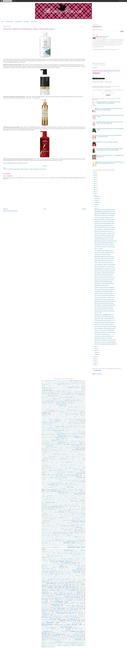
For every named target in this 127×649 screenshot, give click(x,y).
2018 (95, 187)
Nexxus (60, 508)
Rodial (69, 535)
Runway (77, 537)
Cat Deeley (78, 404)
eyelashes (80, 600)
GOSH (57, 437)
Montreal (82, 499)
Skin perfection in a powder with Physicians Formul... (105, 283)
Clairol (45, 411)
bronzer (50, 587)
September (97, 202)
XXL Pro (79, 578)
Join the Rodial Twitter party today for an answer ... (104, 308)
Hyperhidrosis (64, 451)
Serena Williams (45, 544)
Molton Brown (70, 499)
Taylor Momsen (59, 560)
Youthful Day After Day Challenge (57, 579)
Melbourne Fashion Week (69, 495)
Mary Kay (61, 492)
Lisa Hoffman (78, 483)
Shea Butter (70, 545)
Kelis (50, 469)
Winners (68, 578)
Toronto (61, 567)
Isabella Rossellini (79, 452)
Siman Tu (65, 549)
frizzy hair (56, 606)
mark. (83, 620)
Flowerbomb (53, 436)
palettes (64, 627)
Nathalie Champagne (52, 505)
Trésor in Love (69, 568)
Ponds (64, 523)
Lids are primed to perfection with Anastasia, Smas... (105, 258)
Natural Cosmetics (64, 505)
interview (81, 614)
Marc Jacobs (45, 491)
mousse (61, 624)
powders (46, 631)
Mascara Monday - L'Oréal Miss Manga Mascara (104, 273)
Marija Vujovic (74, 491)
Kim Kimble (68, 470)
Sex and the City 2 (62, 544)
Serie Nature (54, 544)
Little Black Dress (63, 484)
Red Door (48, 531)
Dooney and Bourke (62, 422)
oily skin (64, 625)
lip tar (82, 617)
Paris (68, 517)
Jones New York (80, 461)
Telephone (45, 561)
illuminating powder (48, 614)
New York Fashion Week (48, 508)
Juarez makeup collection (53, 462)
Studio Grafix (66, 556)
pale (57, 627)
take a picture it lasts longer (76, 641)
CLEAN (43, 401)
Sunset (72, 557)
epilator (50, 597)
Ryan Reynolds (46, 538)
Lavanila (49, 480)
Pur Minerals (64, 526)
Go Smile (45, 441)
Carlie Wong (51, 404)
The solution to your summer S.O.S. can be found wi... (105, 246)
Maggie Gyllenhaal (72, 488)
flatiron (72, 603)
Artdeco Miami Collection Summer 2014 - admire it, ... (105, 256)
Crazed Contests (18, 21)
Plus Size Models (57, 523)
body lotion (54, 586)
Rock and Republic (79, 534)
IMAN (71, 451)
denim (43, 596)
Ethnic (67, 430)
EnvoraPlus (69, 429)
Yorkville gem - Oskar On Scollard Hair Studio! (103, 281)
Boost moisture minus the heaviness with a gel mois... (105, 277)
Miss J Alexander (58, 498)
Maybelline (78, 494)
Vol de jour (63, 575)
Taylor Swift (67, 560)
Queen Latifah (63, 527)
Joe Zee (79, 459)
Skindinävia (51, 550)
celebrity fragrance (71, 589)
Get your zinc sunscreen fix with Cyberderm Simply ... (105, 235)
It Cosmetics (54, 454)
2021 (95, 181)
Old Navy (81, 512)
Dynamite (69, 423)
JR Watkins (64, 454)
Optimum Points (75, 513)
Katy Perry (68, 468)
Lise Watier (51, 484)
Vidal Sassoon (42, 169)
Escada (44, 430)
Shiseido (54, 547)
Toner (61, 565)
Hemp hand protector (52, 448)
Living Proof (73, 484)
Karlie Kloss (55, 466)
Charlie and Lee (52, 407)
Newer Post (5, 208)
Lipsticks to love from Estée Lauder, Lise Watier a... (104, 324)
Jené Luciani (55, 458)
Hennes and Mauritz (68, 448)
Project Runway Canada (77, 524)
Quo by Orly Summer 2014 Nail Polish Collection (104, 303)
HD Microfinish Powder (48, 444)
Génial (75, 443)
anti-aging (68, 582)
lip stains (75, 617)
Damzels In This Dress (47, 418)
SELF (63, 538)
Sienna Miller (58, 549)
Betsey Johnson (65, 394)
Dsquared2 (62, 423)
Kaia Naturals (63, 465)
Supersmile (78, 557)
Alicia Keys (53, 384)
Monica (76, 499)
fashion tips (53, 603)
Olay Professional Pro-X (70, 512)
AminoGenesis (66, 386)
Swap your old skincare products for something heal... (105, 287)
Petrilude (58, 520)
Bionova (43, 396)
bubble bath (79, 587)
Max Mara (70, 494)
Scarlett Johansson (59, 541)
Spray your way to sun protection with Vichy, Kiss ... (105, 279)
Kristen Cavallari (48, 473)
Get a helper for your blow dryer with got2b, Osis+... (104, 336)
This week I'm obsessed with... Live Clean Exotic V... (105, 266)
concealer (45, 593)
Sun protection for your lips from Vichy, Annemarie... (105, 244)
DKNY (75, 416)
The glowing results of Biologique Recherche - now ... (105, 314)
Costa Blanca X (59, 414)
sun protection (54, 639)
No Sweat (64, 509)
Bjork (61, 396)
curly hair (70, 594)
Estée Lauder (57, 430)
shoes (83, 634)
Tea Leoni (83, 560)
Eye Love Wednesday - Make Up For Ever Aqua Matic (105, 264)
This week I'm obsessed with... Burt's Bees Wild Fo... (105, 330)
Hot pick (51, 451)
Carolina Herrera (61, 404)
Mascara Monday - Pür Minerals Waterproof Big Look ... (105, 305)
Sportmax (48, 553)
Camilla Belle (80, 401)
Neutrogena (55, 506)
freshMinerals (47, 606)
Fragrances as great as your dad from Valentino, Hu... (105, 293)
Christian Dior (50, 409)
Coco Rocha (54, 412)
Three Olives (80, 564)
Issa (48, 454)
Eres (83, 429)
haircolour (81, 610)
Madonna (63, 488)
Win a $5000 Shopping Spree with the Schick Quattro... (105, 211)
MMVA (78, 487)
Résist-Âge (54, 538)
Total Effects (71, 567)
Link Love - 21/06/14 (98, 248)
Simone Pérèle (72, 549)
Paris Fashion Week (77, 517)
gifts (73, 606)
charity (53, 590)
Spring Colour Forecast (75, 553)
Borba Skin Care (80, 397)
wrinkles (44, 646)
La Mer (45, 477)
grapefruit (45, 607)
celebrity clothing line (55, 589)
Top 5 (48, 567)
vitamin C (73, 644)
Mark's (82, 491)
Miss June (65, 498)
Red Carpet (78, 530)
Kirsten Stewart (52, 472)
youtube (51, 646)
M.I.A (65, 487)
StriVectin (57, 556)
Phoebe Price (81, 520)
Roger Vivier (77, 535)
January (96, 354)
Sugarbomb (81, 556)
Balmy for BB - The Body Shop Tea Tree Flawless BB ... (105, 213)
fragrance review (80, 605)
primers (73, 631)
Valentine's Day (55, 571)
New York (81, 506)
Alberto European (47, 383)
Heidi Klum (68, 447)
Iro (63, 452)
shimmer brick (76, 634)
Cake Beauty (51, 401)
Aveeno (83, 388)
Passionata (52, 519)
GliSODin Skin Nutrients (75, 440)
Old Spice (44, 513)
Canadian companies (61, 403)
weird (59, 645)
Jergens (62, 458)
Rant (81, 528)
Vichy (75, 572)
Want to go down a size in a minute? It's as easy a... (105, 316)
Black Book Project (69, 396)
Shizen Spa (62, 547)
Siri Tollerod (80, 549)
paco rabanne (50, 627)
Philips (65, 520)
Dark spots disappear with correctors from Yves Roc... (105, 268)
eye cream (54, 598)
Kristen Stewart (59, 473)
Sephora (67, 543)
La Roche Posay (53, 477)
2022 (95, 179)
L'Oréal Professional (57, 474)
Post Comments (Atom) (13, 210)
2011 (95, 360)
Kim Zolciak (75, 470)
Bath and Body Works (48, 393)
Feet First (68, 434)
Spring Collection (62, 553)
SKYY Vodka (68, 538)
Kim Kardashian (59, 470)
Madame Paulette (56, 488)
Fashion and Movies (72, 433)
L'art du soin (49, 476)
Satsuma (49, 541)
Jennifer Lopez (47, 458)
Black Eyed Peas (80, 396)
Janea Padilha (50, 455)
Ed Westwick (56, 425)
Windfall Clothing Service (58, 578)
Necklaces (74, 505)
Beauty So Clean (61, 393)
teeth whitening (58, 642)
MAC (68, 487)
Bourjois (55, 398)
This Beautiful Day (97, 370)
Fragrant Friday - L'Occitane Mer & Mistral (103, 254)
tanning (44, 642)
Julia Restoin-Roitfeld (78, 462)
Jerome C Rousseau (71, 458)
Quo (77, 527)
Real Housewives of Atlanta (55, 530)
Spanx (43, 553)
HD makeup (58, 444)
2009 (95, 364)
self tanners (79, 633)
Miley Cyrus (49, 498)
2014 (95, 195)
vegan (66, 644)
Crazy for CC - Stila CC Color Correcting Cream (104, 275)
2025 (95, 173)
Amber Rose (72, 384)
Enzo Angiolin (77, 429)
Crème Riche (67, 415)
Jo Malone (53, 459)
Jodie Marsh (72, 459)
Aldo (55, 383)
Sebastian (82, 541)
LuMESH (44, 487)
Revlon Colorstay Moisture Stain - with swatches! (104, 260)
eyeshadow (58, 602)
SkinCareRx (44, 550)
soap (71, 637)
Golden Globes (53, 441)
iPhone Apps (80, 613)
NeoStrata (45, 506)
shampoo (59, 634)
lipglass (44, 619)
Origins (46, 515)
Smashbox (67, 550)
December (97, 196)
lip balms (45, 617)
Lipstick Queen (68, 483)
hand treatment (78, 612)
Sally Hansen (55, 539)
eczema (83, 596)
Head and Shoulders (51, 447)
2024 (95, 175)
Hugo (57, 451)
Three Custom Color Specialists (66, 564)
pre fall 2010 (56, 631)
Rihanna (64, 532)
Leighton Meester (72, 480)
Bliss (60, 397)
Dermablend (71, 419)
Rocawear (70, 534)
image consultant (61, 614)
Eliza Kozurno (49, 426)
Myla (71, 502)
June (96, 208)
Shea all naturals (80, 545)
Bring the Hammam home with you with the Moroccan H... (106, 301)
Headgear (61, 447)
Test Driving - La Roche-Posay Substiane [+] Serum (104, 223)
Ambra (77, 384)
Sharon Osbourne (46, 545)
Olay (59, 512)
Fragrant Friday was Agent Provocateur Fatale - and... (105, 332)
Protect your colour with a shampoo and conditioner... (105, 289)
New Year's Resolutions (69, 506)
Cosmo (52, 414)
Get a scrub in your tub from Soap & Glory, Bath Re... (105, 295)
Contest (44, 414)
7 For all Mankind (61, 380)
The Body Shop (64, 561)
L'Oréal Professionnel (72, 474)
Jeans (67, 456)
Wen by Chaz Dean (64, 60)
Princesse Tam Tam (51, 524)
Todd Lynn (55, 565)
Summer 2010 (45, 557)
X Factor (74, 578)
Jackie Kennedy (72, 454)
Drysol (56, 423)
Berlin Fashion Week (53, 394)
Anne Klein (81, 387)
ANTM (83, 380)
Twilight (52, 569)
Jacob (79, 454)
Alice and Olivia (75, 383)
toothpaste (52, 644)
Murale (49, 502)
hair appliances (60, 607)
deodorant (50, 596)
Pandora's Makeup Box (50, 517)
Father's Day (60, 434)
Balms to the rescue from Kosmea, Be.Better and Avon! (105, 342)
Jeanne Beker (52, 456)
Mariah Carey (65, 491)
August (96, 204)
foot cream (79, 603)
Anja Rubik (62, 387)
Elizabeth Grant (72, 426)
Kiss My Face (61, 472)
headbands (52, 613)
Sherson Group (46, 547)
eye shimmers (56, 600)
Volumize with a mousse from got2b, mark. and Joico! (105, 270)
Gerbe (83, 437)
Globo (83, 440)
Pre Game (77, 523)
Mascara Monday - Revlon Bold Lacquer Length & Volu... (105, 340)
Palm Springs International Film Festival (69, 516)
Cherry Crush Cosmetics (59, 408)
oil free (57, 625)
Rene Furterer (79, 531)
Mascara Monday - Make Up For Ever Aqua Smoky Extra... (106, 240)
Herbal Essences (24, 169)
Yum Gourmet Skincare (75, 579)
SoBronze (76, 550)
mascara (50, 622)
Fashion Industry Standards (48, 433)
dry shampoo (67, 596)
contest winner (58, 593)
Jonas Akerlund (59, 461)
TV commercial (70, 558)
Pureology (73, 526)
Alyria (65, 384)
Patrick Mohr (60, 519)
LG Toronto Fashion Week (60, 476)
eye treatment (68, 600)
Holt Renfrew (77, 450)
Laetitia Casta (72, 477)
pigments (68, 628)
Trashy (55, 568)
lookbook (82, 619)
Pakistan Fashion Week (52, 516)
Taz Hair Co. (76, 560)
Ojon (55, 512)
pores (67, 630)
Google (67, 441)
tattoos (50, 642)
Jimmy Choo (45, 459)
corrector (79, 593)
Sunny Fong (61, 557)
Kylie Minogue (69, 473)
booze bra (81, 586)
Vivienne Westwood (48, 575)
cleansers (72, 590)
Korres (83, 472)
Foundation (62, 436)
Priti (58, 524)
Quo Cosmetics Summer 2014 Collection (102, 334)
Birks (56, 396)
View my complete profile (98, 46)
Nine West (51, 509)
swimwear (58, 641)
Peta (54, 520)
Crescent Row (59, 415)
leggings (81, 616)
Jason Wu (73, 455)
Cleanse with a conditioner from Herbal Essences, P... (105, 252)
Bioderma (80, 394)
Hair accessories (78, 444)
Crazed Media (26, 21)
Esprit (49, 430)
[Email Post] (4, 167)
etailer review (58, 597)
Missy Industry (81, 498)
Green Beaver (45, 443)
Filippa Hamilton (81, 434)
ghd (68, 606)
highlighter (61, 613)
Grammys (81, 441)
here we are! (94, 67)
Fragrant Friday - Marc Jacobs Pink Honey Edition (104, 221)
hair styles (72, 610)
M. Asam (60, 487)
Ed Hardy (49, 425)
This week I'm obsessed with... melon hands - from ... (105, 297)
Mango (71, 490)
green (51, 607)
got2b (81, 606)
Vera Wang (61, 572)
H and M (81, 443)
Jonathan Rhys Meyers (69, 461)
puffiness (53, 633)
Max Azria (62, 494)
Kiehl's (51, 470)
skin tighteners (56, 637)
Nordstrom (71, 509)
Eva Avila (72, 430)
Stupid (74, 556)
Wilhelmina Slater (46, 578)
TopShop (54, 567)
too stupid (44, 644)
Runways (83, 537)
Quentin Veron (71, 527)
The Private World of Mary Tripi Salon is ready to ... (104, 250)
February (96, 352)
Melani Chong (58, 495)
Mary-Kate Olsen (72, 492)
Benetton (44, 394)
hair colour (45, 609)
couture (51, 594)
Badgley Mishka (76, 390)
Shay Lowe (63, 545)
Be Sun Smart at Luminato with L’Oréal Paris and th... (105, 322)
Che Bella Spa (49, 408)
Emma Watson (50, 429)
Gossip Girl (74, 441)
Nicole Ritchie (76, 508)
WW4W (76, 575)
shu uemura (67, 635)
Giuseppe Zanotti (46, 440)
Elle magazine (64, 427)
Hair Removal (67, 444)
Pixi (45, 523)
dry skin (76, 596)
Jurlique (44, 465)
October (96, 200)
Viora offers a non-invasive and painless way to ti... (104, 217)
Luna (56, 487)
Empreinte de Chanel (60, 429)
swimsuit (51, 641)
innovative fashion (71, 614)
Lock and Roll (82, 484)
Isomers (43, 454)
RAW (83, 527)
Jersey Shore (81, 458)
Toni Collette (69, 565)
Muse (57, 502)
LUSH (76, 476)
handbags (44, 613)
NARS (43, 503)
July (96, 206)
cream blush (59, 594)
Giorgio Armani (60, 438)
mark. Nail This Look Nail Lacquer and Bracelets (104, 307)
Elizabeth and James (52, 427)
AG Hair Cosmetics (73, 380)
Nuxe (60, 510)
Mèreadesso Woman (79, 502)
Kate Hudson (78, 466)
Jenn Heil (73, 456)
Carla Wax (44, 404)
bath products (51, 583)
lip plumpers (56, 617)
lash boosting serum (56, 616)
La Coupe (83, 476)
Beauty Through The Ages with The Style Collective (104, 219)
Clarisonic (61, 411)
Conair (81, 412)
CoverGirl (76, 414)
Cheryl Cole (70, 408)
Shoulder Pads (49, 549)
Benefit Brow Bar (79, 393)
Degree (57, 419)
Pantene (36, 169)
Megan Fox (50, 495)
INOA (75, 451)
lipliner (63, 619)
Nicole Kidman (68, 508)
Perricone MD (46, 520)
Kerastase (77, 469)
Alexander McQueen (63, 383)
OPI (66, 510)
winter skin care (69, 645)
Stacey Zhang (60, 554)
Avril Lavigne (56, 390)
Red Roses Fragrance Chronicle (59, 531)
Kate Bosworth (70, 466)
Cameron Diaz (71, 401)
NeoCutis (82, 505)
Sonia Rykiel (73, 551)
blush (66, 585)
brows (59, 587)
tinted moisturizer (71, 642)
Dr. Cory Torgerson (79, 422)
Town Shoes (80, 567)
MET (74, 487)
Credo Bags (51, 415)
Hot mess (44, 451)
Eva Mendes (78, 430)
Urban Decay (45, 571)
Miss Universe (73, 498)
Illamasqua (45, 452)
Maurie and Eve (54, 494)
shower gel (56, 635)
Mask (80, 492)
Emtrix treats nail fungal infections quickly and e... (104, 225)
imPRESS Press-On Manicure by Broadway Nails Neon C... (106, 343)
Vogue (56, 575)
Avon (46, 390)
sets (52, 634)
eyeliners (45, 602)
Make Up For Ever (48, 490)
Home (2, 21)
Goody (61, 441)
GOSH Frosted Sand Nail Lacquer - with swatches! (104, 238)
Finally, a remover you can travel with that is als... (104, 262)
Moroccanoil (74, 501)
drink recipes (58, 596)
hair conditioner (59, 609)
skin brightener (78, 635)
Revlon (56, 532)
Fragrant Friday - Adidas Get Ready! (101, 285)
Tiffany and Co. (46, 565)
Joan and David (62, 459)
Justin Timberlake (53, 465)
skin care (45, 637)
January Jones (66, 455)
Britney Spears (50, 400)
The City (74, 561)
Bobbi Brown (68, 397)
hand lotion (67, 612)
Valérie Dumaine (66, 571)
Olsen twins (58, 513)
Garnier (77, 437)
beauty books (65, 583)
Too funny (77, 565)
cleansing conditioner (13, 169)
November (97, 198)
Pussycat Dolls (45, 527)
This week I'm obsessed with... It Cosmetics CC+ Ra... (105, 233)
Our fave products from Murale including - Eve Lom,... (105, 320)
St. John (53, 554)
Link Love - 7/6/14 (98, 312)
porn (72, 630)
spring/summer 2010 (51, 638)
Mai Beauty (81, 488)
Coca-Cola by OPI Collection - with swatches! (103, 338)
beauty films (75, 583)
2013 (95, 356)
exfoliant (76, 597)
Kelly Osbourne (58, 469)
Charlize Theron (62, 407)
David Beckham (67, 418)
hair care (80, 607)
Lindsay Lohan (75, 481)
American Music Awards (54, 386)
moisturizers (47, 624)
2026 (95, 171)
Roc (64, 534)
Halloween (49, 445)
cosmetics (44, 594)
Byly (83, 400)
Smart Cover (59, 550)
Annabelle (71, 387)
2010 (95, 362)
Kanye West (72, 465)
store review (62, 638)
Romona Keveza (50, 537)
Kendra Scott (68, 469)
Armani (44, 388)
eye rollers (79, 598)
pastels (75, 627)
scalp (64, 633)
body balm (75, 585)
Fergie (74, 434)
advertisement (53, 582)
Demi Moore (63, 419)
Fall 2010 (80, 432)
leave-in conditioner (70, 616)
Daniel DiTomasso (58, 418)
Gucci (53, 443)
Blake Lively (45, 397)
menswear (64, 622)
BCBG (69, 390)
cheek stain (63, 590)
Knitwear (77, 472)
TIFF (62, 558)
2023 (95, 177)
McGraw (43, 495)
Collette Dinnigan (73, 412)
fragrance (55, 605)
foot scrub (45, 605)
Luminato (50, 487)
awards (77, 582)
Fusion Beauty (49, 437)
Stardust (67, 554)
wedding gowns (52, 645)
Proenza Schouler (65, 524)
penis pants (81, 627)
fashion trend (63, 603)
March (96, 350)
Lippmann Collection (56, 483)
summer (44, 639)
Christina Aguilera (72, 409)
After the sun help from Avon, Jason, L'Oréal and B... (105, 215)
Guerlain (60, 443)
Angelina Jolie (55, 387)
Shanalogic (71, 544)
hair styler (64, 610)
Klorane (70, 472)
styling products (78, 638)
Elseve (43, 429)
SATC (59, 538)
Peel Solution (76, 519)
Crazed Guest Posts (9, 21)
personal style (55, 628)
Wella (55, 576)
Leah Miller (62, 480)
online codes (72, 625)
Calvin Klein (61, 401)
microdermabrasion (77, 622)
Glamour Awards (64, 440)
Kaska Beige (62, 466)
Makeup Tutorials (62, 490)
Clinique (44, 412)
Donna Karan (52, 422)
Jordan (43, 462)
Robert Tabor (46, 534)
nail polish (72, 624)
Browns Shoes (59, 400)
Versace (69, 572)
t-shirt (64, 641)
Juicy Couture (66, 462)
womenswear (80, 645)
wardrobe (81, 644)
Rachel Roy (64, 528)
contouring (69, 593)
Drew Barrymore (48, 423)
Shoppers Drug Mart (76, 547)
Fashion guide (51, 434)
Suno (67, 557)
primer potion (64, 631)
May (96, 346)
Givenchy (54, 440)
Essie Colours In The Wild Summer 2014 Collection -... (105, 272)
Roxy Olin (70, 537)
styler (69, 638)
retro (60, 633)
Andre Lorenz (75, 386)
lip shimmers (66, 617)
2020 (95, 183)
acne (79, 580)
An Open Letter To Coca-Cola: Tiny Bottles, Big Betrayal (106, 142)
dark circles (79, 594)
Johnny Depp (51, 461)
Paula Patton (68, 519)
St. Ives (47, 554)
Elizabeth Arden (60, 426)
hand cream (55, 612)
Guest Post (69, 443)
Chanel (60, 405)
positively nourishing (80, 630)
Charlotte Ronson (73, 407)
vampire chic (60, 644)
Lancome (80, 477)
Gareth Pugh (69, 437)
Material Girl (45, 494)
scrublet (71, 633)
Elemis (70, 425)
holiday (71, 613)
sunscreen (78, 639)
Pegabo (83, 519)
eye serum (45, 600)
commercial (79, 592)
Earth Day (77, 423)
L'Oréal (31, 169)
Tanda (78, 558)
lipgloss (53, 619)
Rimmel (71, 532)
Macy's (48, 488)
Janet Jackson (58, 455)
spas (77, 637)
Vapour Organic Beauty (78, 571)
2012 (95, 358)
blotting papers (56, 585)
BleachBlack (54, 397)
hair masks (74, 609)
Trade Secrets (46, 568)
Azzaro (64, 390)
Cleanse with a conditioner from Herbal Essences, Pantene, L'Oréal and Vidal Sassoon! (28, 29)
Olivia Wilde (51, 513)
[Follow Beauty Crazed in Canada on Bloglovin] (96, 73)
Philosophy (72, 520)
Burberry (67, 400)
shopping (46, 635)
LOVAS (71, 476)
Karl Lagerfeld (46, 466)
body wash (65, 586)
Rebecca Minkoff (68, 530)
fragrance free (69, 605)
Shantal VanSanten (79, 544)
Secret (46, 543)
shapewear (68, 634)
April (96, 348)
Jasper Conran (80, 455)
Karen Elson (81, 465)
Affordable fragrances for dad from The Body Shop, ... (105, 310)
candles (44, 589)
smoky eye (65, 637)
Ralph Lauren (74, 528)
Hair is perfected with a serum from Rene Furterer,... (104, 237)
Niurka (58, 509)
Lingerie (83, 481)
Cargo (71, 403)
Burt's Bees (76, 400)
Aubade (50, 388)
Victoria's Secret (53, 574)
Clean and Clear (71, 411)
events (67, 597)
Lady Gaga (63, 477)
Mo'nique (54, 499)
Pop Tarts (70, 523)
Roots (57, 537)
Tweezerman (79, 568)
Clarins (52, 411)
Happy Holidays (75, 445)
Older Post (84, 208)
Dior (56, 421)
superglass (44, 641)
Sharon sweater (55, 545)
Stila (49, 556)
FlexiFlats (45, 436)
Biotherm (49, 396)
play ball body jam (46, 630)
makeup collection (68, 621)
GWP (63, 437)
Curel (82, 415)
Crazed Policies (34, 21)
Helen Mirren (76, 447)
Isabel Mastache (69, 452)
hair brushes (71, 607)
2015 (95, 193)
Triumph (61, 568)
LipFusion (46, 483)
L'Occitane (78, 473)
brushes (68, 587)
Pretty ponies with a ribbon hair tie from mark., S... (104, 231)
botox (43, 587)
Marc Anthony (79, 490)
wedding (44, 645)
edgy (45, 597)
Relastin (71, 531)
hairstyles (44, 612)
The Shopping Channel (69, 563)
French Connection (75, 436)
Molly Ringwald (61, 499)
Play (50, 523)
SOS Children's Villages (78, 538)
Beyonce (73, 394)
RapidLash (44, 530)
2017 (95, 189)
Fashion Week (60, 433)
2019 (95, 185)
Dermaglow (80, 419)
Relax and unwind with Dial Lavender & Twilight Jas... (105, 242)
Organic (83, 513)
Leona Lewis (82, 480)
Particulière (45, 519)
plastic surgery (78, 628)
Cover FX (68, 414)
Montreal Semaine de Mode (62, 501)
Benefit (69, 393)
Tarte (50, 560)
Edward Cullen (64, 425)
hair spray (55, 610)
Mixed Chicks (46, 499)
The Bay (52, 561)
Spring (54, 553)
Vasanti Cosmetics (49, 572)
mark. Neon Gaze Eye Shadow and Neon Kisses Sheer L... (106, 326)
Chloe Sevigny (77, 408)
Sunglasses (54, 557)
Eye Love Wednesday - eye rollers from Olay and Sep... (105, 328)
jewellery (45, 616)
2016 (95, 191)
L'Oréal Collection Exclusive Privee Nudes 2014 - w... (105, 291)
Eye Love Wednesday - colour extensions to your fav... (105, 229)
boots (74, 586)
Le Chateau (55, 480)
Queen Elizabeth (54, 527)
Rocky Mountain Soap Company (50, 535)
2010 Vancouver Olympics (48, 380)
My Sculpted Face (64, 502)
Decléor (51, 419)
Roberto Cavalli (56, 534)
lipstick (72, 619)
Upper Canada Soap (77, 569)
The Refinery (81, 561)
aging (60, 582)
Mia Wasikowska (80, 495)
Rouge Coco (63, 537)
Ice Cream (81, 451)
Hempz (61, 448)
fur (64, 606)
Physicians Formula (78, 521)
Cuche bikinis (75, 415)
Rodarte (63, 535)
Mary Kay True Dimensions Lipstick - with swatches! (105, 227)
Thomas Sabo (51, 564)
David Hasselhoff (77, 418)
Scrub (68, 541)
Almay (59, 384)
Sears (75, 541)
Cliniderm (81, 411)
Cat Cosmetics (71, 404)
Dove (70, 422)
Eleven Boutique (78, 425)
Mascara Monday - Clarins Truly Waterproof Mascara (105, 209)
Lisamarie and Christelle (103, 36)
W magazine (70, 575)
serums (44, 634)
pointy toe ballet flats (57, 630)
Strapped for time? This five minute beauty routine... (104, 299)
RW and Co (45, 528)
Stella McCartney (75, 554)
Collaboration (63, 412)
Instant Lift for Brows (55, 452)
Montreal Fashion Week (49, 501)
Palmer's (83, 516)
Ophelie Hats (66, 513)
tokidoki (81, 642)
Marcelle (55, 491)
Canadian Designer (47, 403)
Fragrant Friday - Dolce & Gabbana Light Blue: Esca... (105, 318)
